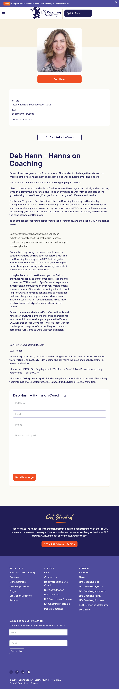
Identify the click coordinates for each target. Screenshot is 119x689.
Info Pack (75, 13)
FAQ (46, 572)
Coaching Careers (19, 586)
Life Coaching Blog (89, 581)
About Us (84, 572)
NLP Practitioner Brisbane (58, 599)
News (82, 577)
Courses (14, 577)
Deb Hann (60, 79)
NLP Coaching (51, 594)
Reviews (14, 600)
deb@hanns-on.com (23, 113)
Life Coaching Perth (90, 595)
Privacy (34, 683)
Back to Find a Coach (62, 137)
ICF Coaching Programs (57, 603)
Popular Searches (53, 608)
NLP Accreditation (54, 590)
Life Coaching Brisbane (91, 600)
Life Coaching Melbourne (92, 591)
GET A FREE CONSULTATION (59, 544)
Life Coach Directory (20, 595)
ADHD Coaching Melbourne (94, 605)
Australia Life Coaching (22, 572)
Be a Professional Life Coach (56, 583)
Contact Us (50, 577)
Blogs (12, 591)
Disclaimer (85, 609)
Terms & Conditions (18, 683)
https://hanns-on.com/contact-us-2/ (32, 104)
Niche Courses (17, 581)
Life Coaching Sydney (91, 586)
